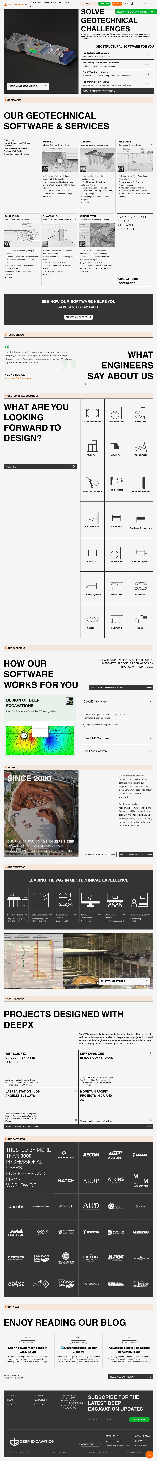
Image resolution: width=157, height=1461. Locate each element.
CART (126, 4)
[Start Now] (135, 250)
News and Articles (28, 1342)
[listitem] (117, 55)
